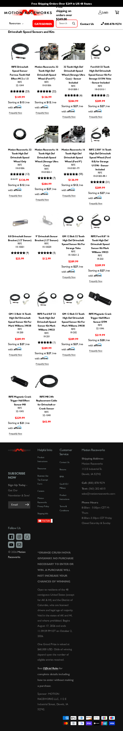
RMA (62, 477)
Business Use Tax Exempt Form (42, 480)
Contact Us (87, 23)
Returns (63, 469)
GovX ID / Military (64, 486)
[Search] (73, 23)
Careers (40, 491)
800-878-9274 (113, 23)
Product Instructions (64, 497)
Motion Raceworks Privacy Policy (43, 502)
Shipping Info (42, 513)
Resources (41, 468)
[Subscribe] (26, 504)
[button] (43, 23)
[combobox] (66, 23)
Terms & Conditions (64, 508)
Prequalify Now (15, 113)
